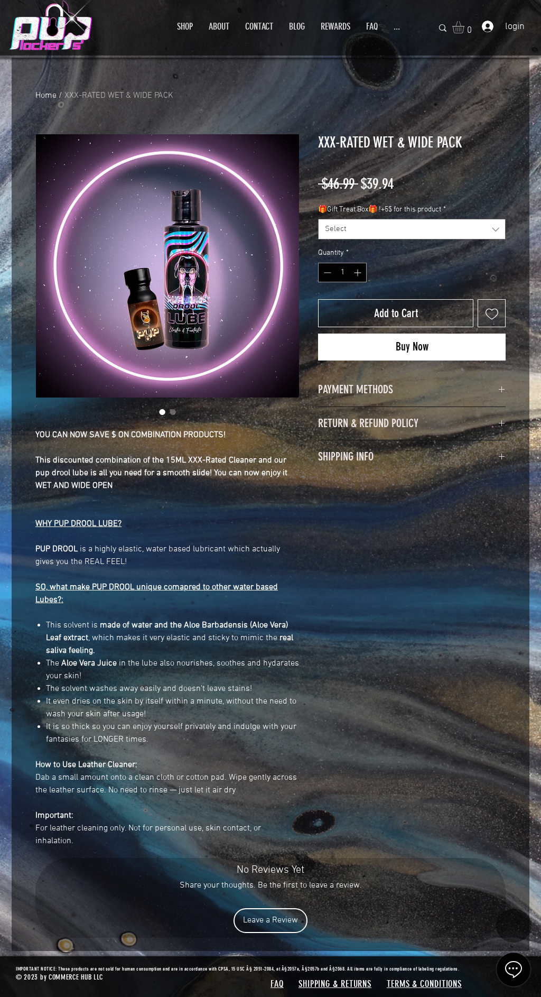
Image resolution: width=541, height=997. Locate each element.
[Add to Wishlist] (492, 313)
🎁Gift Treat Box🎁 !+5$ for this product (382, 209)
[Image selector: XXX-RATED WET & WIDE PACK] (162, 412)
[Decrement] (326, 272)
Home (46, 95)
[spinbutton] (342, 272)
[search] (443, 27)
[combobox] (412, 229)
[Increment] (358, 272)
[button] (185, 26)
